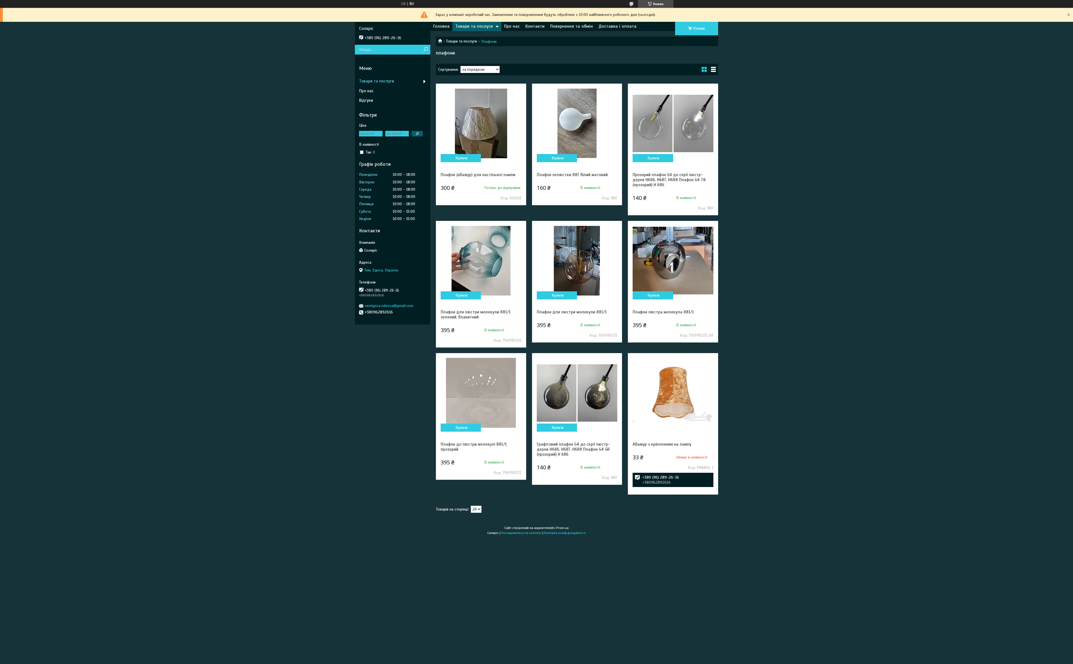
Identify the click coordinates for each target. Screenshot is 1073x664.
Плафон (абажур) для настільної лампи (478, 174)
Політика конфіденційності (565, 533)
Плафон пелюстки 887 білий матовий (572, 174)
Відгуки (366, 100)
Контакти (535, 26)
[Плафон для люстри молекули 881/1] (577, 261)
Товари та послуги (474, 26)
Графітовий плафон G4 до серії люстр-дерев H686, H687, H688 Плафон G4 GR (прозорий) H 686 (573, 449)
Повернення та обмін (571, 26)
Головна (441, 26)
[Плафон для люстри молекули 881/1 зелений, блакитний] (481, 261)
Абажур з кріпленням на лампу (662, 444)
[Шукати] (425, 50)
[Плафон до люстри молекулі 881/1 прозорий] (481, 393)
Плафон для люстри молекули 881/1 (572, 312)
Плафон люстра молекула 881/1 (663, 312)
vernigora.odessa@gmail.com (389, 305)
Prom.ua (562, 528)
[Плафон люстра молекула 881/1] (673, 261)
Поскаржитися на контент (521, 533)
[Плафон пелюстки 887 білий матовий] (577, 123)
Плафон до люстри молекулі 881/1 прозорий (474, 447)
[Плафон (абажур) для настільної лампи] (481, 123)
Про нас (512, 26)
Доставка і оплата (618, 26)
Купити (461, 158)
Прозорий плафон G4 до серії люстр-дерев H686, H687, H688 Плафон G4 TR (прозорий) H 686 (669, 179)
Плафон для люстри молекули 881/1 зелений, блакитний (476, 314)
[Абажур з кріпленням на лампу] (673, 393)
